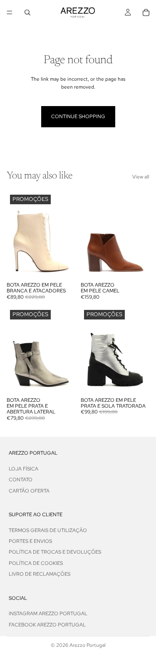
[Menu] (9, 12)
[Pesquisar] (27, 12)
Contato (20, 479)
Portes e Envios (30, 541)
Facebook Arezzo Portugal (47, 624)
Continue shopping (78, 116)
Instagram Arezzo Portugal (48, 613)
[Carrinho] (146, 12)
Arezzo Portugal (87, 645)
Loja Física (23, 468)
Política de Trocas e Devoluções (55, 552)
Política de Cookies (36, 563)
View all (140, 176)
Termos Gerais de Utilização (48, 530)
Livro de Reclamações (39, 574)
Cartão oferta (29, 490)
